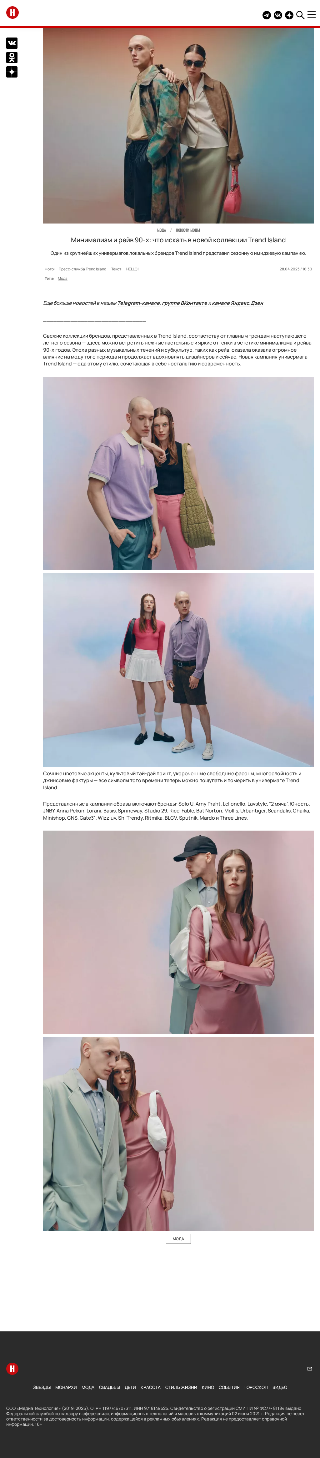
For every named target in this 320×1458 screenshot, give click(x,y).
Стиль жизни (181, 1387)
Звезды (42, 1387)
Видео (279, 1387)
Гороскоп (256, 1387)
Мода (63, 278)
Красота (151, 1387)
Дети (130, 1387)
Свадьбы (109, 1387)
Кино (208, 1387)
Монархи (66, 1387)
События (229, 1387)
